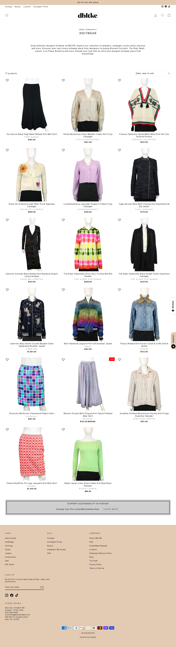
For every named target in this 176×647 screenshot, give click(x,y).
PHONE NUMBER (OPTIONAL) (68, 327)
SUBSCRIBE (88, 351)
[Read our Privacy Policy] (117, 344)
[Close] (120, 293)
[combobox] (63, 333)
